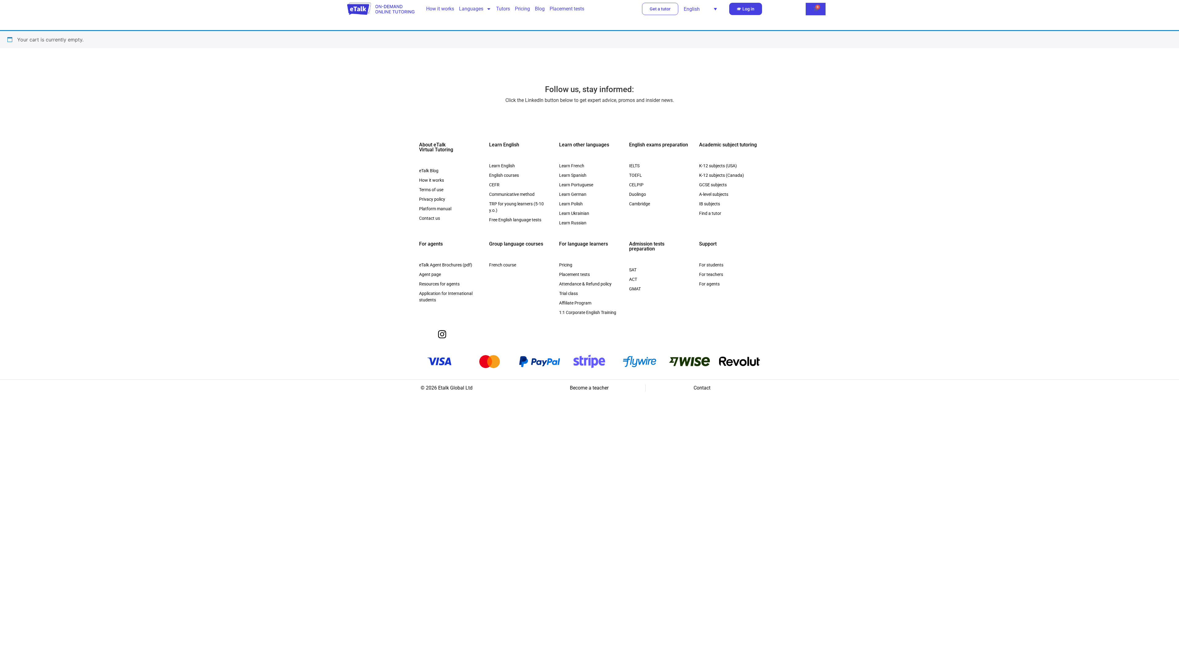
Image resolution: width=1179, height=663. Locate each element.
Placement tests (567, 9)
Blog (540, 9)
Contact (702, 388)
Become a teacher (589, 388)
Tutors (503, 9)
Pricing (522, 9)
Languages (471, 9)
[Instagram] (442, 334)
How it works (440, 9)
